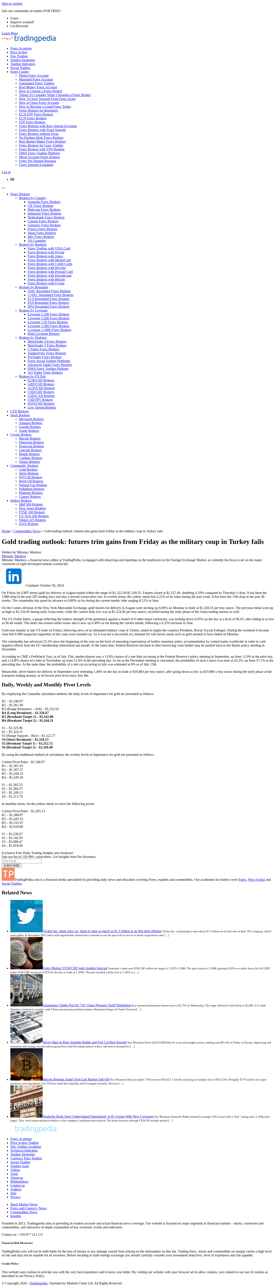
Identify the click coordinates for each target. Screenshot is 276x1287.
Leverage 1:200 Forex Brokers (48, 318)
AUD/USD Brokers (41, 388)
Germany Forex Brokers (44, 225)
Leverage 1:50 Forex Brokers (48, 322)
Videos (15, 1170)
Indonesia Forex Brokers (44, 213)
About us (16, 1177)
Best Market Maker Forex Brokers (42, 141)
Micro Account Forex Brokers (39, 157)
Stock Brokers (20, 415)
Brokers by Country (32, 198)
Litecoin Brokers (30, 450)
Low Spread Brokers (42, 407)
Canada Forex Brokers (43, 221)
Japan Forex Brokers (42, 233)
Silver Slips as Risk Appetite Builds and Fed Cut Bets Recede (85, 1042)
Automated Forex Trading (36, 83)
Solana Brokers (29, 462)
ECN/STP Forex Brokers (36, 114)
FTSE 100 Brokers (32, 512)
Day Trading (19, 56)
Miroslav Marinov (14, 556)
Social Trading (20, 68)
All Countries (37, 240)
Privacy (15, 1197)
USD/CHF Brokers (41, 392)
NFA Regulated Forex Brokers (48, 306)
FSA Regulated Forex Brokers (48, 303)
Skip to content (12, 3)
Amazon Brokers (30, 423)
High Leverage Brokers (44, 334)
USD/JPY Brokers (40, 399)
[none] (142, 179)
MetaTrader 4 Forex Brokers (47, 341)
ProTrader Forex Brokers (45, 357)
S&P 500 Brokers (31, 504)
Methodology (19, 1181)
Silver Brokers (29, 473)
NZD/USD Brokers (41, 403)
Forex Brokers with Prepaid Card (50, 271)
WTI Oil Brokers (30, 477)
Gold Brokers (28, 469)
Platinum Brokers (31, 493)
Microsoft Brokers (31, 419)
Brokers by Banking (33, 244)
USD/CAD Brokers (41, 396)
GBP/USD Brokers (41, 384)
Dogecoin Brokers (31, 446)
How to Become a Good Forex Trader (45, 106)
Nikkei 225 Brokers (32, 520)
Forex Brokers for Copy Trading (41, 145)
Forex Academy (21, 48)
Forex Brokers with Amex (45, 256)
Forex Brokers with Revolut (47, 268)
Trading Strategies (22, 60)
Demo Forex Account (34, 75)
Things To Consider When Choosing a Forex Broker (55, 95)
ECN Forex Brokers (33, 118)
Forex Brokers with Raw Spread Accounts (48, 126)
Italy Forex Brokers (41, 237)
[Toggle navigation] (3, 188)
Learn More (10, 33)
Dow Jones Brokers (32, 508)
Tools (14, 1174)
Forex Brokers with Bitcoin (46, 279)
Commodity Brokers (24, 465)
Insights (15, 1216)
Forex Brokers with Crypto (46, 283)
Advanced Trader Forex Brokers (50, 365)
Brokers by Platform (33, 337)
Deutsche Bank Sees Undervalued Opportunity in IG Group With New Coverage (98, 1116)
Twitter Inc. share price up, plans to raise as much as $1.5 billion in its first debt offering (102, 931)
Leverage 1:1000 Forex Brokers (49, 330)
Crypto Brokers (20, 434)
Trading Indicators (22, 64)
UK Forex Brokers (40, 206)
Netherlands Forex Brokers (46, 217)
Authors (15, 1189)
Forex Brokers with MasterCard (49, 260)
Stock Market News (24, 1204)
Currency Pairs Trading (26, 1158)
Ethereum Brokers (31, 442)
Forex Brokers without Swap (38, 134)
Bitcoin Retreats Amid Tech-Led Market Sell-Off (76, 1079)
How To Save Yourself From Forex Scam (47, 99)
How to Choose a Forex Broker (40, 91)
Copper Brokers (30, 496)
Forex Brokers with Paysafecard (49, 275)
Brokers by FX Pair (32, 376)
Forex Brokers (20, 194)
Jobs (13, 1193)
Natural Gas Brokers (33, 485)
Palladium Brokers (31, 489)
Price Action (18, 52)
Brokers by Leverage (33, 310)
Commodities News (27, 531)
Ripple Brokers (29, 454)
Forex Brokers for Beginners (38, 110)
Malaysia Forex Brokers (44, 209)
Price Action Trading (24, 1143)
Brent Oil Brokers (31, 481)
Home (6, 531)
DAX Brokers (28, 524)
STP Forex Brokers (32, 122)
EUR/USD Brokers (41, 380)
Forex (242, 879)
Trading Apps (19, 1166)
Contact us (17, 1185)
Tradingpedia (38, 1283)
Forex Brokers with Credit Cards (50, 264)
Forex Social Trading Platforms (49, 361)
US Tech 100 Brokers (34, 516)
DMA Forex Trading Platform (39, 153)
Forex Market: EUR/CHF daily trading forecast (75, 968)
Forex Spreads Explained (36, 165)
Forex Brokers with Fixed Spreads (42, 130)
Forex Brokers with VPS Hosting (41, 149)
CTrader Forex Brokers (43, 349)
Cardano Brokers (30, 458)
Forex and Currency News (28, 1208)
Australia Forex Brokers (44, 202)
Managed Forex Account (36, 79)
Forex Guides (19, 71)
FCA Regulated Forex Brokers (48, 299)
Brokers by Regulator (33, 287)
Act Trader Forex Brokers (45, 372)
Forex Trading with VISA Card (49, 248)
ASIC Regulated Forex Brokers (49, 291)
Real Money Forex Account (38, 87)
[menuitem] (12, 179)
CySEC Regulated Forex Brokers (50, 295)
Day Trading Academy (25, 1146)
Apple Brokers (29, 431)
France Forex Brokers (42, 229)
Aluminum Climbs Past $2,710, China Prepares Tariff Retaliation (87, 1005)
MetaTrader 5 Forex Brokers (47, 345)
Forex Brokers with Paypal (46, 252)
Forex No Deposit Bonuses (37, 161)
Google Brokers (30, 427)
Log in (6, 172)
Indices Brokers (21, 500)
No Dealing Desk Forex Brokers (41, 137)
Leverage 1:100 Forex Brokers (48, 314)
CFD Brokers (19, 411)
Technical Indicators (24, 1150)
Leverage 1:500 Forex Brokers (48, 326)
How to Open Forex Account (39, 103)
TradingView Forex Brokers (47, 353)
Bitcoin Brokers (30, 438)
